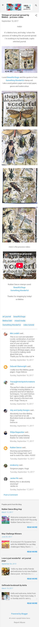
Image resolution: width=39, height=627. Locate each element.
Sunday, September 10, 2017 (21, 360)
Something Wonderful (15, 80)
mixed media (20, 321)
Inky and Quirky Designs (20, 410)
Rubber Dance (16, 447)
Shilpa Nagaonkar (17, 432)
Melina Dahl (7, 321)
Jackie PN (14, 478)
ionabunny (14, 465)
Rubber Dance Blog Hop (12, 509)
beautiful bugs (19, 316)
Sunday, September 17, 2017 (21, 489)
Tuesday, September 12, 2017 (22, 459)
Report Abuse (19, 622)
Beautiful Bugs (13, 77)
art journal (7, 316)
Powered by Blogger (19, 614)
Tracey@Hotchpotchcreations (22, 382)
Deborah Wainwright (18, 366)
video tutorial (28, 325)
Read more (32, 527)
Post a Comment (11, 495)
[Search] (36, 5)
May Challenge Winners (12, 534)
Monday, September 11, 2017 (22, 426)
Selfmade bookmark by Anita (14, 585)
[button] (36, 15)
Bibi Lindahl (14, 333)
